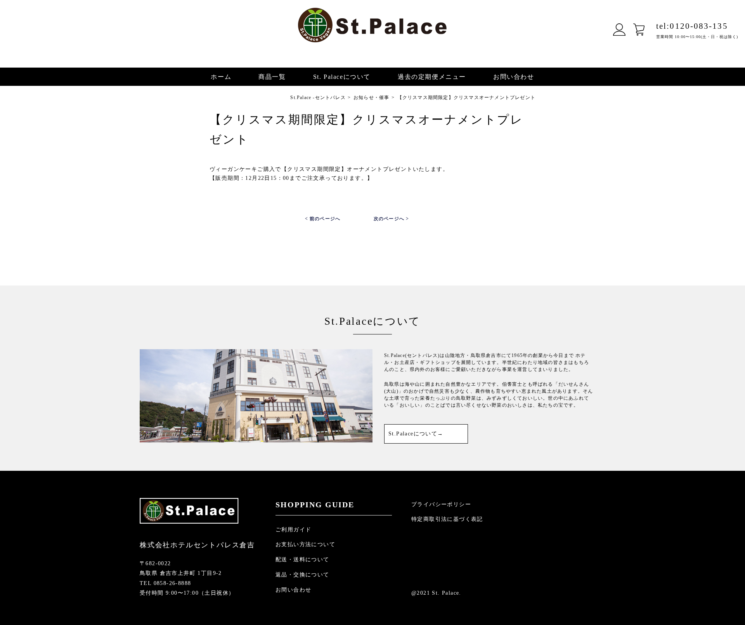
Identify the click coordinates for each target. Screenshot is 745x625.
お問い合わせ (513, 76)
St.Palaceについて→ (416, 434)
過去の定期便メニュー (432, 76)
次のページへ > (391, 218)
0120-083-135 (692, 26)
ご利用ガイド (293, 530)
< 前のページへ (323, 218)
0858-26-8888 (172, 583)
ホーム (221, 76)
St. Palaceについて (342, 76)
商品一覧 (272, 76)
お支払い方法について (305, 544)
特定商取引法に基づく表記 (447, 519)
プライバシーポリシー (441, 504)
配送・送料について (302, 559)
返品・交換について (302, 575)
